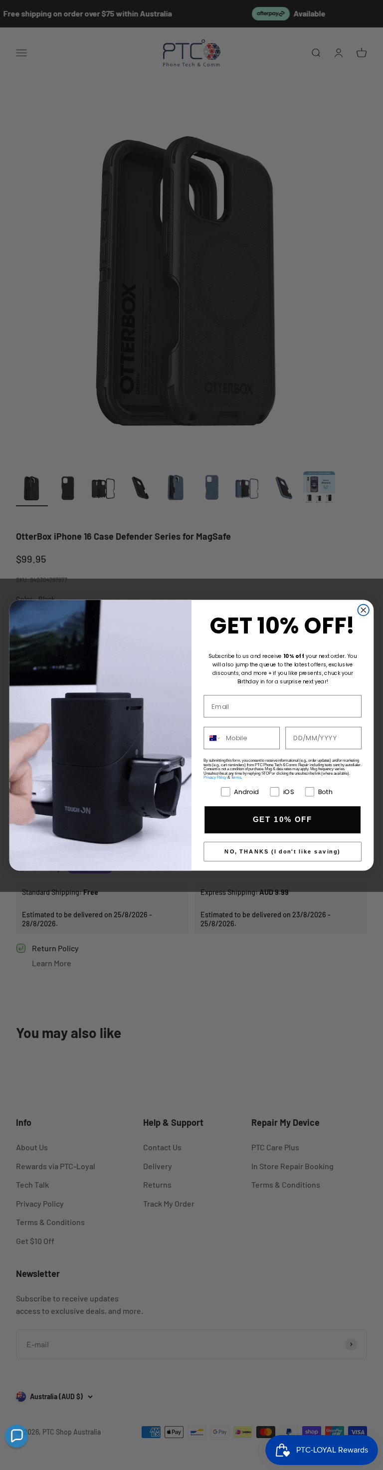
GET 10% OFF (282, 820)
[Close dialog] (363, 609)
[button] (16, 1436)
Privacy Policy (214, 777)
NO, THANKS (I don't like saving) (282, 851)
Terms (236, 777)
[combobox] (212, 738)
